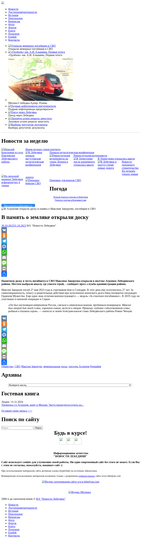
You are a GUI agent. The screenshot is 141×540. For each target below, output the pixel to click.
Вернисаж (14, 21)
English (12, 36)
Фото (11, 24)
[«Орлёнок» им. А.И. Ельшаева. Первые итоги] (36, 51)
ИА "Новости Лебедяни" (51, 498)
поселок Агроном (79, 366)
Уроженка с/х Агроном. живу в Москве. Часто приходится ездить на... (42, 404)
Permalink (95, 366)
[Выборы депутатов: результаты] (27, 124)
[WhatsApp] (70, 252)
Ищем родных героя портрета (42, 149)
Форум (12, 27)
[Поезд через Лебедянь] (22, 112)
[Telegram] (70, 241)
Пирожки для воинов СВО (65, 180)
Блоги (11, 30)
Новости (13, 9)
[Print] (70, 268)
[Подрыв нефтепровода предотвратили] (32, 106)
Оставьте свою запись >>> (16, 410)
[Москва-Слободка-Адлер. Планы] (40, 99)
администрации (86, 476)
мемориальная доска (55, 366)
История (13, 15)
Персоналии (15, 18)
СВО (17, 366)
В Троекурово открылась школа (116, 158)
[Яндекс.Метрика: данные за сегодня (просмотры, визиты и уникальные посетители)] (79, 492)
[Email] (70, 257)
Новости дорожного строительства (130, 164)
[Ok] (70, 443)
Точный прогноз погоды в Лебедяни (70, 197)
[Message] (70, 263)
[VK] (70, 230)
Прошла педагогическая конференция (72, 152)
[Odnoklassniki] (70, 235)
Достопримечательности (22, 12)
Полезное (13, 33)
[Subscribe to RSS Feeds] (78, 443)
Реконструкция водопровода (90, 155)
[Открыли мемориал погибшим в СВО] (32, 45)
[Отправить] (70, 274)
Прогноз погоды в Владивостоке (70, 200)
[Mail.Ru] (70, 246)
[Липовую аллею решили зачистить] (30, 118)
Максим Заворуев (31, 366)
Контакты (14, 39)
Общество (7, 366)
